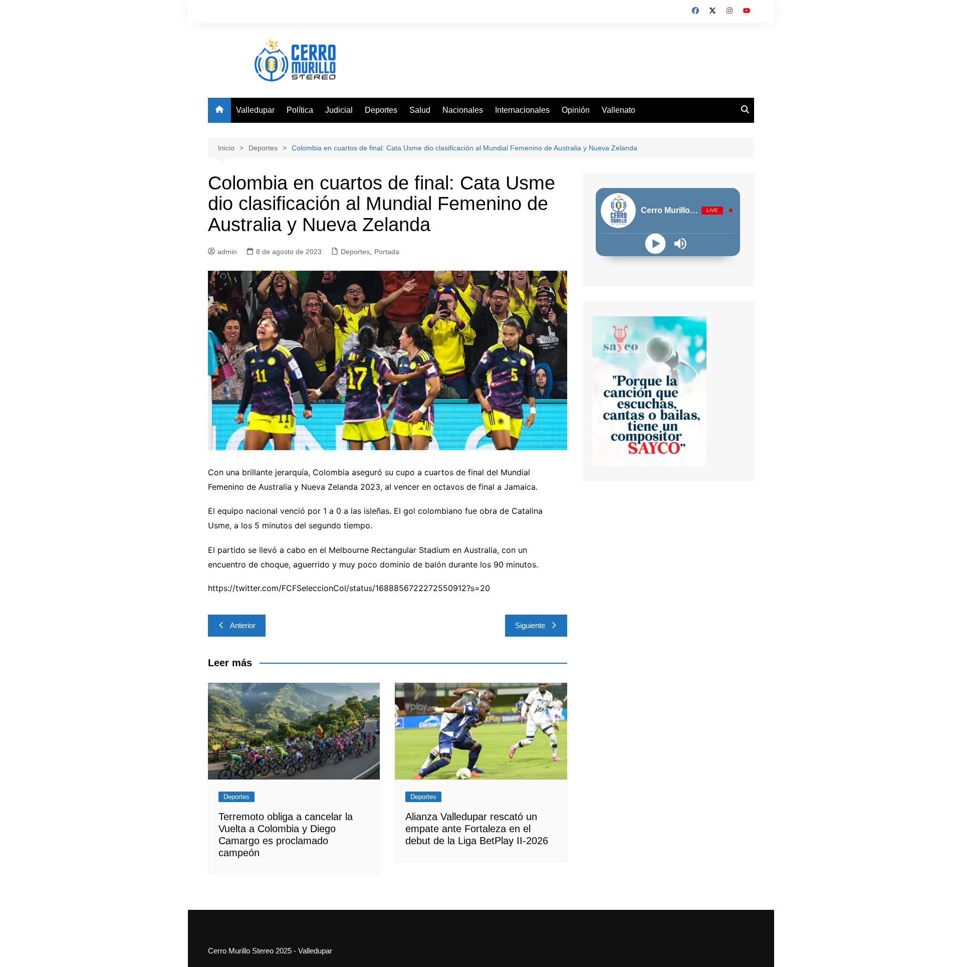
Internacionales (522, 110)
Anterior (243, 625)
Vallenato (618, 110)
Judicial (339, 110)
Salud (419, 110)
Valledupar (255, 110)
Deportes (381, 110)
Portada (386, 252)
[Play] (655, 243)
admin (227, 252)
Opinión (576, 110)
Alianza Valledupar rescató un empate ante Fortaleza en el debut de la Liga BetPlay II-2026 (476, 828)
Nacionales (462, 110)
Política (300, 110)
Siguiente (530, 625)
